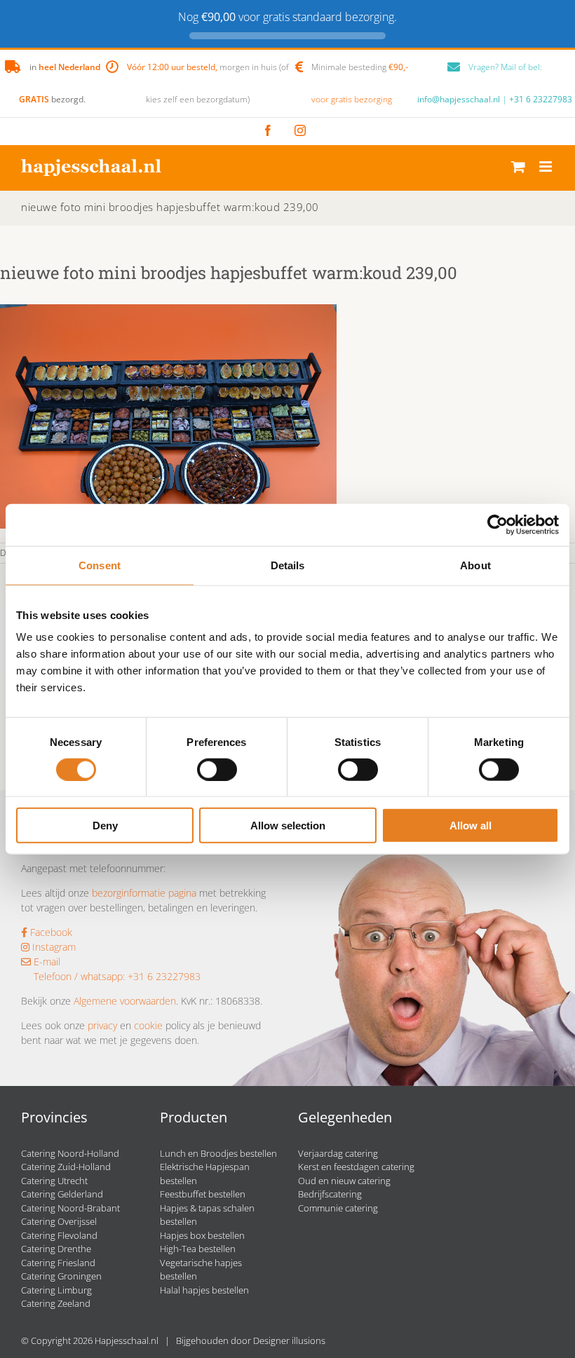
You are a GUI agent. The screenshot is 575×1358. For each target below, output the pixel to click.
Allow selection (287, 825)
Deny (105, 825)
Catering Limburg (56, 1290)
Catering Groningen (61, 1276)
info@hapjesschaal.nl (458, 99)
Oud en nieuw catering (344, 1180)
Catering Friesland (58, 1262)
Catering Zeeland (55, 1303)
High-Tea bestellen (198, 1248)
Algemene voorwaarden (125, 1000)
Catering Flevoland (59, 1235)
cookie (148, 1025)
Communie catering (338, 1208)
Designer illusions (289, 1340)
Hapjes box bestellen (202, 1235)
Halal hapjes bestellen (204, 1290)
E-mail (45, 961)
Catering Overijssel (59, 1221)
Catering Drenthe (56, 1248)
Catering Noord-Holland (70, 1153)
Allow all (470, 825)
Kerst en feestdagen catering (356, 1166)
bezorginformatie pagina (144, 892)
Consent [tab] (100, 565)
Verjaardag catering (338, 1153)
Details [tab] (288, 565)
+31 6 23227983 (540, 99)
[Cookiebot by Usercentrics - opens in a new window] (497, 524)
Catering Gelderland (62, 1194)
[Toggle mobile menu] (546, 166)
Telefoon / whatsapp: (79, 976)
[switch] (217, 769)
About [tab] (475, 565)
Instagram (52, 946)
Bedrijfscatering (330, 1194)
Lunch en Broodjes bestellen (218, 1153)
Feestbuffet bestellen (202, 1194)
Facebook (49, 932)
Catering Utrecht (54, 1180)
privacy (102, 1025)
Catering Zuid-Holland (66, 1166)
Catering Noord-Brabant (70, 1208)
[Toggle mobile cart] (518, 166)
